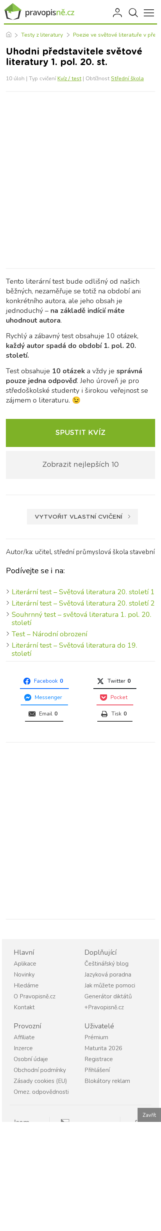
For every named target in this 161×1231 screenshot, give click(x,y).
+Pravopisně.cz (104, 1007)
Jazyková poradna (107, 974)
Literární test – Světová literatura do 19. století (74, 649)
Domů (8, 35)
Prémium (96, 1037)
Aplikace (25, 964)
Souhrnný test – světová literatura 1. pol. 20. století (81, 618)
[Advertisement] (80, 180)
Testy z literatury (42, 35)
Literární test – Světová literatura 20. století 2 (83, 603)
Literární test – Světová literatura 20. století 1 (83, 592)
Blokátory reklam (107, 1081)
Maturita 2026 (103, 1048)
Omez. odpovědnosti (41, 1092)
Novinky (24, 974)
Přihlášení (118, 13)
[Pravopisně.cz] (39, 12)
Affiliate (24, 1037)
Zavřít (149, 1115)
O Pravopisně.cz (34, 996)
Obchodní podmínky (40, 1070)
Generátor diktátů (108, 996)
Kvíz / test (69, 78)
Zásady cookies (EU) (40, 1081)
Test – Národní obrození (49, 634)
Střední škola (127, 78)
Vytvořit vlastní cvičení (78, 517)
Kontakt (24, 1007)
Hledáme (26, 985)
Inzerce (23, 1048)
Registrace (98, 1059)
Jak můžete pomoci (109, 985)
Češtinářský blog (106, 964)
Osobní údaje (31, 1059)
